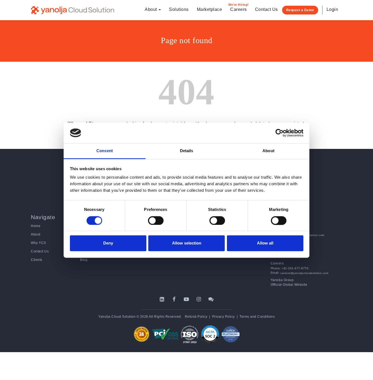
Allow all (265, 243)
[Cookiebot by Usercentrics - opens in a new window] (279, 133)
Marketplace (209, 9)
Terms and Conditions (257, 317)
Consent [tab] (104, 151)
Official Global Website (289, 285)
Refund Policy (196, 317)
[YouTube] (186, 299)
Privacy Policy (223, 317)
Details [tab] (186, 151)
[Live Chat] (211, 299)
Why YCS (38, 243)
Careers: (278, 263)
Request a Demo (300, 10)
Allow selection (186, 243)
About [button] (151, 9)
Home (35, 226)
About (35, 234)
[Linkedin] (162, 299)
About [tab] (268, 151)
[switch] (156, 220)
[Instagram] (199, 299)
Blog (83, 260)
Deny (108, 243)
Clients (36, 260)
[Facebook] (174, 299)
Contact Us (266, 9)
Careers (238, 7)
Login (332, 9)
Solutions (179, 9)
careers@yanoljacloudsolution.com (303, 273)
